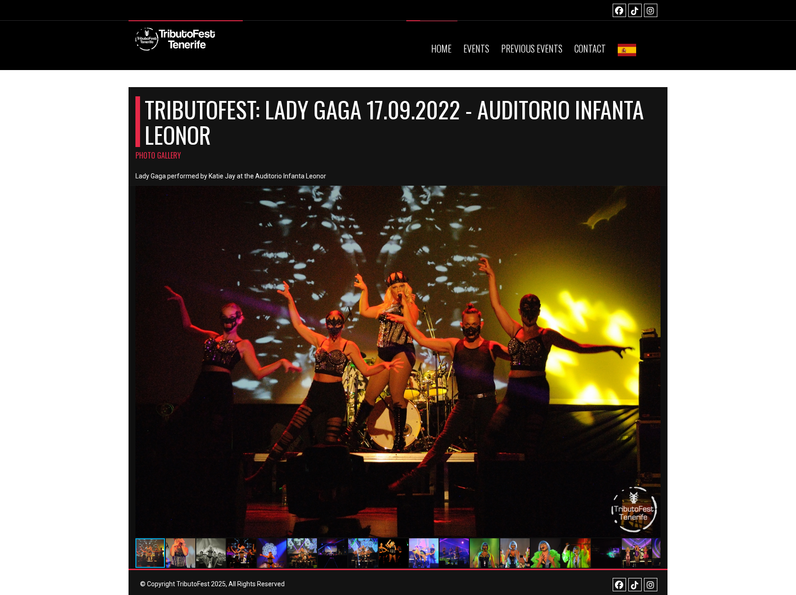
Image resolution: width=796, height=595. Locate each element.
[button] (652, 361)
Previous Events (531, 48)
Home (441, 48)
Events (476, 48)
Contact (590, 48)
